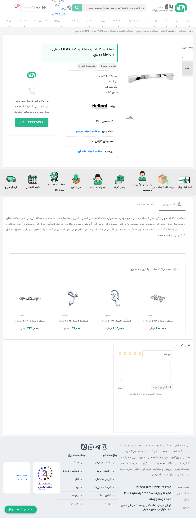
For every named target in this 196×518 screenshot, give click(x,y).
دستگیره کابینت (70, 471)
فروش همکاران (103, 479)
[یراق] (168, 7)
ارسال (121, 388)
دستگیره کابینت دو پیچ (88, 131)
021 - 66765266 (31, 122)
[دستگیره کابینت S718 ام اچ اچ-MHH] (157, 298)
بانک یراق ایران (103, 463)
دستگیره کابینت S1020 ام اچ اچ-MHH (27, 321)
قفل (77, 479)
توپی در (75, 503)
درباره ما (107, 503)
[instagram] (104, 447)
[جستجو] (77, 7)
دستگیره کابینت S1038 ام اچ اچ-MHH (111, 321)
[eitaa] (84, 447)
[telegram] (97, 447)
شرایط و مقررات (102, 487)
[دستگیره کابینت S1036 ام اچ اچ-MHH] (72, 298)
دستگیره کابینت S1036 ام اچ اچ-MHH (69, 321)
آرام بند (75, 495)
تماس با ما (105, 495)
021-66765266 (58, 12)
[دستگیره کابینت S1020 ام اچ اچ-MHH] (29, 298)
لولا (77, 487)
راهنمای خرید (104, 471)
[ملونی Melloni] (99, 106)
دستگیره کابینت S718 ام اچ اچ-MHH (155, 321)
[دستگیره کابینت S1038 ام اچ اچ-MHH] (115, 298)
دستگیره (74, 463)
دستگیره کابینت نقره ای (90, 151)
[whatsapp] (91, 447)
